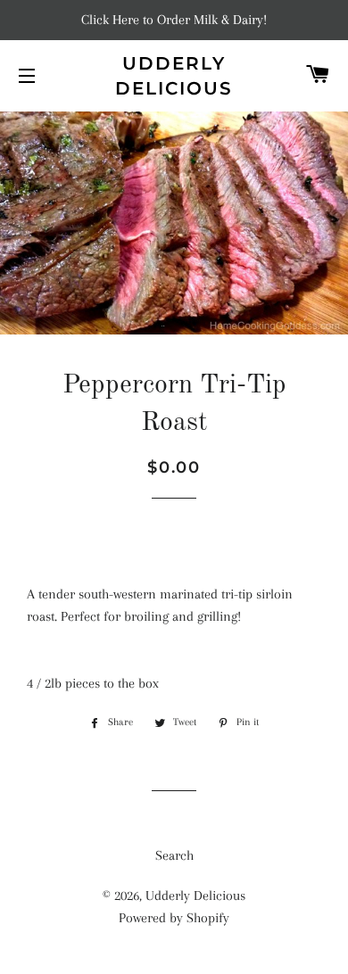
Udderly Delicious (174, 76)
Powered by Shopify (174, 918)
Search (174, 855)
